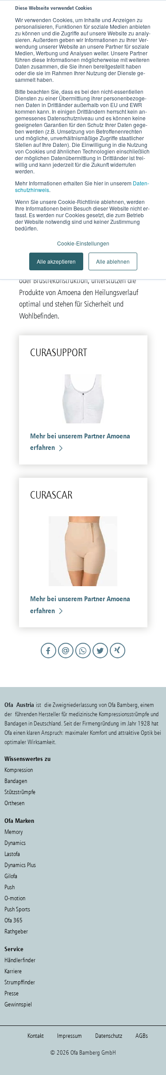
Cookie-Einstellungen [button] (83, 243)
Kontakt (35, 1036)
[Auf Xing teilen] (117, 659)
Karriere (13, 971)
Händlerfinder (19, 960)
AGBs (141, 1036)
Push (9, 887)
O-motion (14, 898)
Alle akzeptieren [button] (56, 261)
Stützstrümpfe (19, 792)
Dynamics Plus (20, 865)
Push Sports (17, 909)
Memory (13, 832)
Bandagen (15, 781)
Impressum (69, 1036)
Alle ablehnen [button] (113, 261)
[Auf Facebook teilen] (49, 659)
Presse (11, 993)
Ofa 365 (13, 920)
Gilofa (10, 876)
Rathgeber (16, 931)
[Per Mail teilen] (66, 659)
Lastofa (12, 854)
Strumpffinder (19, 982)
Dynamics (15, 843)
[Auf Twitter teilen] (101, 659)
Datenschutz (108, 1036)
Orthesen (14, 803)
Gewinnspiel (18, 1004)
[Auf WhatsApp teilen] (84, 659)
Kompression (18, 770)
